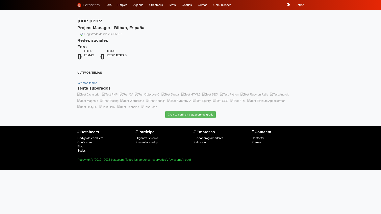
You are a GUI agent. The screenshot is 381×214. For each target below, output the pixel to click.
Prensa (256, 142)
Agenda (138, 5)
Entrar (300, 5)
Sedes (81, 150)
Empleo (122, 5)
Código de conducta (90, 138)
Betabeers (91, 5)
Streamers (156, 5)
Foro (109, 5)
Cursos (202, 5)
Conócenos (84, 142)
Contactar (258, 138)
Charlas (187, 5)
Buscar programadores (208, 138)
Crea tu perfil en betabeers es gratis (190, 114)
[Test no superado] (88, 95)
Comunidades (222, 5)
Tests (172, 5)
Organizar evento (147, 138)
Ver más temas (87, 83)
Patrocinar (200, 142)
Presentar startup (147, 142)
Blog (80, 146)
